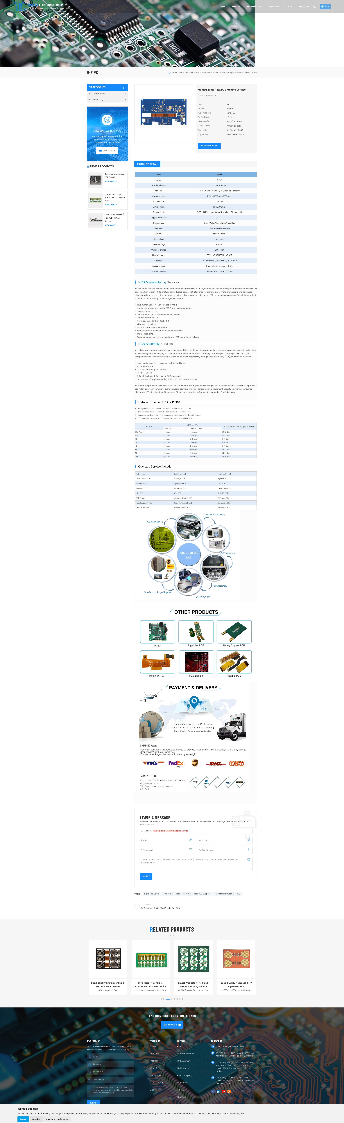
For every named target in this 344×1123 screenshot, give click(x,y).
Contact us (304, 6)
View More (110, 181)
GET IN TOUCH (170, 1024)
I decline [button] (36, 1119)
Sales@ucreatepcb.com (233, 1046)
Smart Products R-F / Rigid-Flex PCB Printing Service (133, 984)
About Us (154, 1053)
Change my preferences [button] (57, 1119)
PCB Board (182, 1082)
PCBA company (184, 1075)
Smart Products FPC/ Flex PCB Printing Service (114, 218)
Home (223, 6)
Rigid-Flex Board (151, 893)
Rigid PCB (181, 1097)
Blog (290, 6)
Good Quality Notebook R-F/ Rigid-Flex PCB (176, 984)
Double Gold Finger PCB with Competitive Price (115, 197)
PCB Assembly (275, 6)
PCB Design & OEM (159, 1082)
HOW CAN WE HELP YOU (107, 131)
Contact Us (155, 1075)
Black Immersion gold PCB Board (114, 176)
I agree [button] (23, 1119)
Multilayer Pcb (183, 1068)
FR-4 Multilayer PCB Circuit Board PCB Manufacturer (219, 984)
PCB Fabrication (254, 6)
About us (236, 6)
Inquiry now (207, 145)
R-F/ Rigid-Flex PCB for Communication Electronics (91, 984)
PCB (238, 893)
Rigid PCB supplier (202, 893)
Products (154, 1061)
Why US (153, 1068)
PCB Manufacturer (223, 893)
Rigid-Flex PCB (182, 893)
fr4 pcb (167, 893)
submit (93, 1102)
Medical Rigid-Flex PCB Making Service (170, 830)
